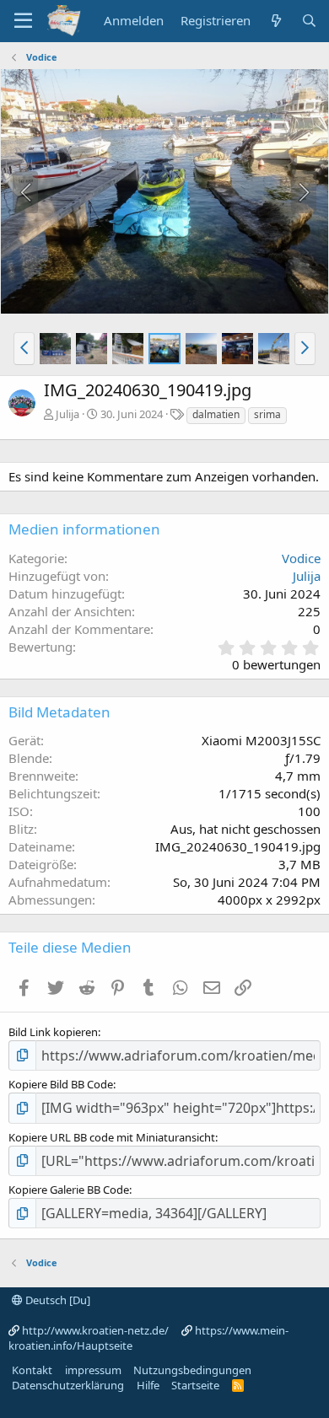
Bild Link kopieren (53, 1031)
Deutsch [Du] (56, 1300)
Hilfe (148, 1385)
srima (267, 414)
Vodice (301, 558)
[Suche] (309, 20)
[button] (24, 348)
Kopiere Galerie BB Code (68, 1189)
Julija (67, 414)
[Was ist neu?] (275, 20)
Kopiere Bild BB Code (60, 1084)
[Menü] (23, 21)
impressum (93, 1370)
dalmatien (216, 414)
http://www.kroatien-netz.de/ (95, 1330)
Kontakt (32, 1370)
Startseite (195, 1385)
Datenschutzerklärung (68, 1385)
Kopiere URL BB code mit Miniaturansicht (111, 1137)
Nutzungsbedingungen (192, 1370)
